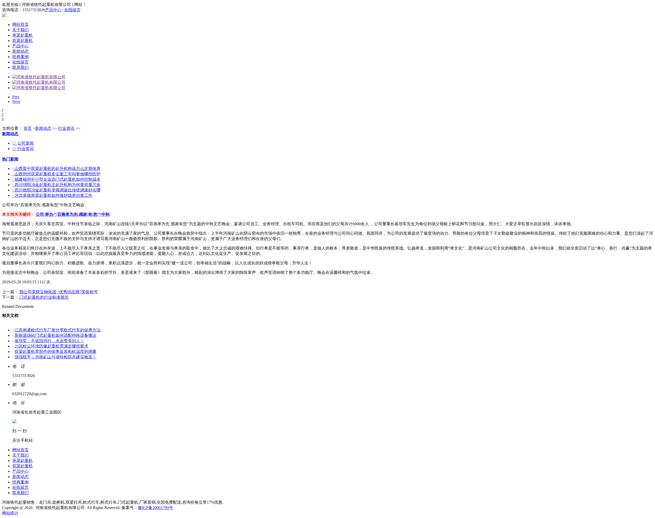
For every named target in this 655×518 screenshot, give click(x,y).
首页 (28, 128)
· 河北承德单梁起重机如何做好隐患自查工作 (52, 195)
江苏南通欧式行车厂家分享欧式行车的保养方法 (58, 330)
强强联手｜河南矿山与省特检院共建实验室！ (55, 357)
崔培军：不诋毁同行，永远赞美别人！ (49, 341)
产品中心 (53, 10)
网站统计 (10, 513)
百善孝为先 (67, 214)
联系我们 (20, 67)
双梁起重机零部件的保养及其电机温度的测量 (55, 351)
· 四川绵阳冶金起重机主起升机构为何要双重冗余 (56, 184)
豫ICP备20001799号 (155, 507)
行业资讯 (66, 128)
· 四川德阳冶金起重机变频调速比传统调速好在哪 (56, 190)
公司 (40, 214)
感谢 (83, 214)
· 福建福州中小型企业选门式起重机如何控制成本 (56, 179)
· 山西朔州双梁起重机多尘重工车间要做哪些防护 (56, 174)
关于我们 (20, 30)
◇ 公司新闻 (23, 143)
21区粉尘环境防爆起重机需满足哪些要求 (51, 346)
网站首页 (20, 24)
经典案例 (20, 57)
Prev (16, 97)
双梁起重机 (22, 40)
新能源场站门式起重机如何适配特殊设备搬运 (55, 335)
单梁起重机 (22, 35)
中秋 (105, 214)
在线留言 (72, 10)
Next (16, 101)
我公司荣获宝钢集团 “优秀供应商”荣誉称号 (58, 292)
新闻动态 (20, 51)
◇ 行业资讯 (23, 148)
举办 (49, 214)
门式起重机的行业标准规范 (43, 297)
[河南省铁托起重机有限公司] (39, 77)
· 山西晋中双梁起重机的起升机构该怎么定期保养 (56, 168)
